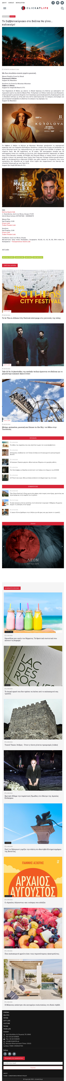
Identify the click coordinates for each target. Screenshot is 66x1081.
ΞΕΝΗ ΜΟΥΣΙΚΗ (37, 257)
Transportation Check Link (21, 241)
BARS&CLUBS (20, 257)
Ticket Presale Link (9, 225)
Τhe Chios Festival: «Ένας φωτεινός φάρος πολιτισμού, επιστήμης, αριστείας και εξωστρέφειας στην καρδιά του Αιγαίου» (37, 494)
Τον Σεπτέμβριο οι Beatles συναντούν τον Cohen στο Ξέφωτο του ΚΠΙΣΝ (34, 470)
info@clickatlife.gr (12, 1041)
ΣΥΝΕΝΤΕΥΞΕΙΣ (33, 486)
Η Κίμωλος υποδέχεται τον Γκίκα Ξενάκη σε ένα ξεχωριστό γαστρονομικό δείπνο (35, 453)
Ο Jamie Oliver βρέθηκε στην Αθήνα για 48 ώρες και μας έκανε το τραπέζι (35, 512)
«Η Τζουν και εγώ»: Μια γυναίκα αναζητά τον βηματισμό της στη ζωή (33, 478)
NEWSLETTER (20, 3)
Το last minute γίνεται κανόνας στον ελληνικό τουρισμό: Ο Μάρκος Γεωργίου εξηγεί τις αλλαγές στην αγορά (36, 503)
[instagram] (57, 2)
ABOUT (4, 3)
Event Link (6, 223)
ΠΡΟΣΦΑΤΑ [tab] (33, 438)
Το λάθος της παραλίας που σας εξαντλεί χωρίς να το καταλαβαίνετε (32, 445)
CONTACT (11, 3)
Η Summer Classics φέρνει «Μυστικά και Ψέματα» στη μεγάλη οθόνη (33, 462)
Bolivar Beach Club (8, 212)
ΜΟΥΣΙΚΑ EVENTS (8, 257)
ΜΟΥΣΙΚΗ (28, 257)
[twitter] (62, 2)
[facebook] (53, 2)
